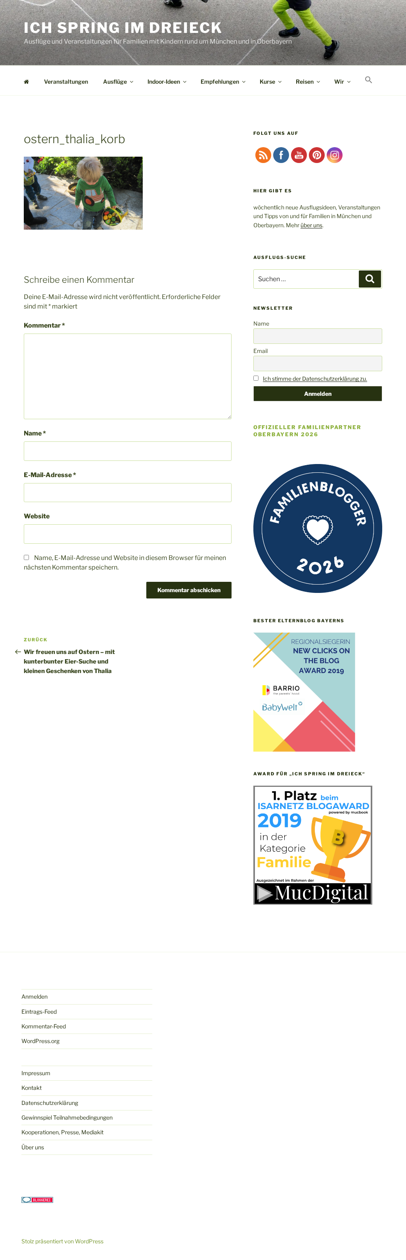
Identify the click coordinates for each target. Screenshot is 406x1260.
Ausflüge (115, 81)
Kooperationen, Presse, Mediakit (62, 1132)
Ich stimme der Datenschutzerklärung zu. (315, 378)
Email (260, 350)
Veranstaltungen (66, 81)
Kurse (267, 81)
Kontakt (31, 1087)
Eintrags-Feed (39, 1011)
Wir (339, 81)
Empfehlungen (220, 81)
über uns (311, 225)
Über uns (32, 1147)
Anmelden (34, 996)
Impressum (35, 1073)
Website (37, 516)
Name (35, 433)
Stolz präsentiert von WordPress (62, 1241)
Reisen (305, 81)
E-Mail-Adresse (50, 475)
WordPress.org (40, 1041)
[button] (368, 80)
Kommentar (44, 325)
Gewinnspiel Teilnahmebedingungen (67, 1117)
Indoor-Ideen (163, 81)
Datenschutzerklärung (49, 1102)
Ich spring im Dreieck (123, 27)
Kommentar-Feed (43, 1026)
